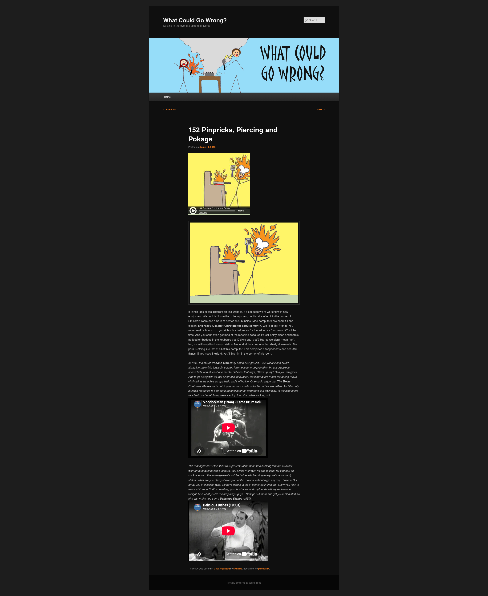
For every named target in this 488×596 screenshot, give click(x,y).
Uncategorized (222, 568)
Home (167, 96)
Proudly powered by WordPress (244, 582)
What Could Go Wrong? (195, 20)
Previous (169, 109)
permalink (263, 568)
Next (321, 109)
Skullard (237, 568)
